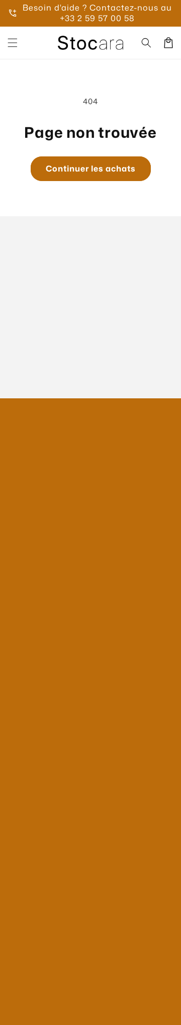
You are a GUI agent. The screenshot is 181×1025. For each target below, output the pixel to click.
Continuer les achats (91, 168)
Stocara (82, 1012)
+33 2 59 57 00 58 (97, 18)
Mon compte (31, 608)
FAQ (16, 587)
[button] (13, 43)
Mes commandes (39, 628)
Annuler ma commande (51, 689)
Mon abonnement (40, 648)
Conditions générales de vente (63, 793)
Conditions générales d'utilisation (69, 833)
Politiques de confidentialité (59, 772)
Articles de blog (36, 668)
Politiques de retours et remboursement (80, 853)
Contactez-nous (37, 567)
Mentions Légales (40, 752)
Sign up (90, 366)
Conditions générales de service (66, 813)
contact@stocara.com (63, 507)
